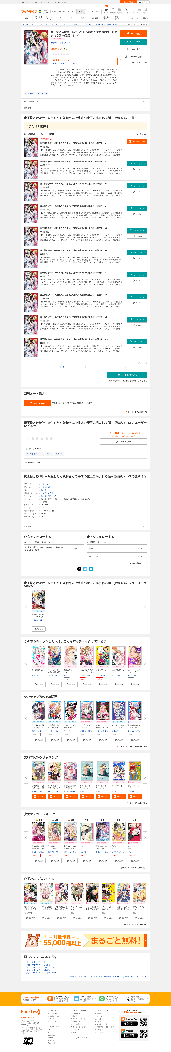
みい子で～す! (117, 786)
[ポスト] (79, 569)
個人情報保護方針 (101, 1024)
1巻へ (42, 134)
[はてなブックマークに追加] (91, 571)
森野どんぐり (65, 42)
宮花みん (83, 731)
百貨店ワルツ (101, 670)
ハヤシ (50, 731)
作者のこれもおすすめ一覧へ (135, 924)
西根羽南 (91, 731)
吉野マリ (67, 675)
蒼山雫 (66, 791)
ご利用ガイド (145, 18)
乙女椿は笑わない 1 (118, 671)
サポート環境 (76, 1024)
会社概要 (98, 1013)
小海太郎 (57, 731)
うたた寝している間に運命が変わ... (54, 672)
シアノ (75, 852)
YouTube (51, 1040)
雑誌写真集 (116, 18)
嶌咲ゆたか (68, 852)
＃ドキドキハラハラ (34, 453)
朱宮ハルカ (44, 791)
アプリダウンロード (78, 1019)
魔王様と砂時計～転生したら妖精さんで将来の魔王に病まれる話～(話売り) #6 (73, 250)
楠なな (130, 852)
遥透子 (40, 731)
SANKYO (35, 791)
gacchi (54, 675)
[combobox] (64, 11)
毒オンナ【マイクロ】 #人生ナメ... (134, 672)
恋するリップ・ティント (134, 847)
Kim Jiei (56, 791)
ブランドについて (101, 1016)
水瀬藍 (82, 791)
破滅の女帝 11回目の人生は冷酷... (102, 727)
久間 (49, 675)
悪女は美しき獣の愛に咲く (102, 847)
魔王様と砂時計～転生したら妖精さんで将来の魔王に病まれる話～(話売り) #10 (74, 339)
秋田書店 (44, 490)
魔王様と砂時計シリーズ (50, 496)
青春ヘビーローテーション (102, 787)
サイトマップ (99, 1032)
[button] (39, 629)
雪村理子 (51, 852)
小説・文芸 (94, 18)
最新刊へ (51, 134)
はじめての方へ (134, 18)
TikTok (50, 1037)
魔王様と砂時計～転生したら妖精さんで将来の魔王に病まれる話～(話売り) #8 (73, 294)
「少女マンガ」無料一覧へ (136, 803)
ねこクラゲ (122, 852)
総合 (27, 18)
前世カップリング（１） (139, 908)
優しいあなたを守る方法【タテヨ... (54, 788)
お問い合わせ (76, 1032)
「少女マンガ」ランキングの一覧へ (133, 867)
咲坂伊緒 (83, 852)
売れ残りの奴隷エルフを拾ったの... (38, 727)
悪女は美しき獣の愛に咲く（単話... (38, 848)
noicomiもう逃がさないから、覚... (87, 671)
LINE (50, 1029)
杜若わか (54, 42)
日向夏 (114, 852)
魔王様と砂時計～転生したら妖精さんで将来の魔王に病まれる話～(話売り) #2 (73, 161)
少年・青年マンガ (38, 18)
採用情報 (98, 1019)
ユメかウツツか (86, 846)
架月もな (131, 731)
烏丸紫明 (42, 852)
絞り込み (47, 11)
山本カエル (36, 675)
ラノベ (83, 18)
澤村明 (34, 731)
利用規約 (98, 1021)
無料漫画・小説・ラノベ (57, 1016)
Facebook (51, 1043)
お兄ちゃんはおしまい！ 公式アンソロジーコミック (46, 910)
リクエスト (75, 1035)
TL (72, 18)
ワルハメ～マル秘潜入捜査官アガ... (70, 727)
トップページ (53, 1013)
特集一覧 (51, 1019)
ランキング (52, 1021)
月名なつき (84, 675)
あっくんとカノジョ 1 (77, 908)
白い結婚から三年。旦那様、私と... (54, 848)
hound (50, 791)
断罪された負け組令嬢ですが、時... (70, 848)
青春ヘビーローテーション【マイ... (86, 788)
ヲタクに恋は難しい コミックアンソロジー (61, 909)
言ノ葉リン (93, 675)
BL (61, 17)
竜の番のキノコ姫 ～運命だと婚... (86, 727)
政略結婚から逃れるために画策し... (38, 788)
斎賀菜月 (35, 852)
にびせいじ (100, 731)
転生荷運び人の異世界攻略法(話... (54, 727)
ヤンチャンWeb (47, 493)
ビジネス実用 (105, 18)
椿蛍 (57, 852)
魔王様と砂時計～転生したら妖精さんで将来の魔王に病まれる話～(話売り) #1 (73, 143)
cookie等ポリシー (101, 1029)
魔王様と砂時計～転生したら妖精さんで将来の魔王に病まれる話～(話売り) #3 (73, 183)
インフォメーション (78, 1029)
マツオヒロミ (101, 675)
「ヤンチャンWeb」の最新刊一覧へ (133, 746)
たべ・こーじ (68, 731)
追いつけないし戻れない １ (108, 908)
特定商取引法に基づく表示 (104, 1027)
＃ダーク (58, 453)
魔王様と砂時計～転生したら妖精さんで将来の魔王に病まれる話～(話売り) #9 (73, 317)
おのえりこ (116, 791)
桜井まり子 (132, 675)
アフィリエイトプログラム (80, 1037)
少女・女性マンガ (49, 18)
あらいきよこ (133, 791)
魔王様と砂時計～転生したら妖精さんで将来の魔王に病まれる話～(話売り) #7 (73, 272)
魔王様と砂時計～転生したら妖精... (38, 616)
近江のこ (115, 731)
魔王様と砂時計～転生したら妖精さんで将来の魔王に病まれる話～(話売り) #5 (73, 228)
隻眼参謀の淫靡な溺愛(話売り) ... (134, 727)
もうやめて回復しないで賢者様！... (118, 727)
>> (126, 367)
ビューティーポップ (134, 787)
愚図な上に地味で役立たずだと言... (70, 788)
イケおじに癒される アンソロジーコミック (92, 909)
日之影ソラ (109, 731)
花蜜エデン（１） (68, 671)
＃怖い (48, 453)
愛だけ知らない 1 (38, 670)
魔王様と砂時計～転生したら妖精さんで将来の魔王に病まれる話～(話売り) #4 (73, 205)
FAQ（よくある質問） (79, 1027)
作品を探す (75, 1016)
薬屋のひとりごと (118, 847)
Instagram (51, 1035)
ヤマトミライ (140, 731)
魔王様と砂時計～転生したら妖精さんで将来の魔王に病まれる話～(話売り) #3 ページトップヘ (108, 976)
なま (77, 791)
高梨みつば (116, 675)
